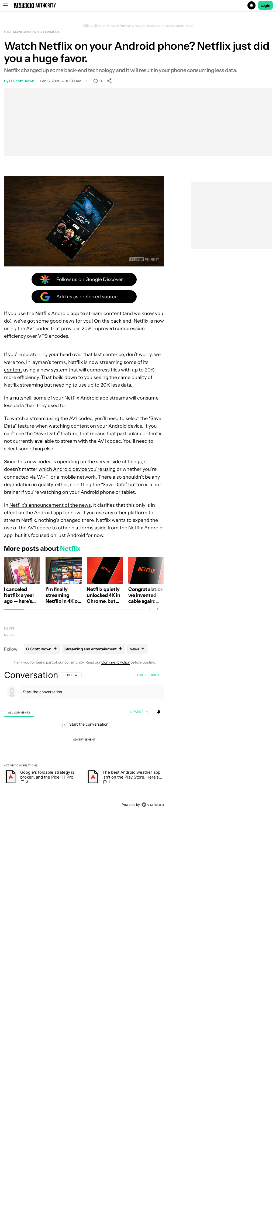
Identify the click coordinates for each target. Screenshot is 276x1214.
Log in (142, 675)
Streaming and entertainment (32, 32)
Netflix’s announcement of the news (50, 505)
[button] (138, 5)
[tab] (19, 712)
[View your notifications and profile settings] (158, 711)
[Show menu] (5, 5)
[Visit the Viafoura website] (152, 804)
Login (265, 5)
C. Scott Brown (21, 81)
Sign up (155, 675)
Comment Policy (115, 662)
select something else (28, 449)
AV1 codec (38, 329)
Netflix (9, 635)
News (9, 628)
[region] (84, 739)
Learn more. (184, 25)
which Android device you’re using (77, 469)
